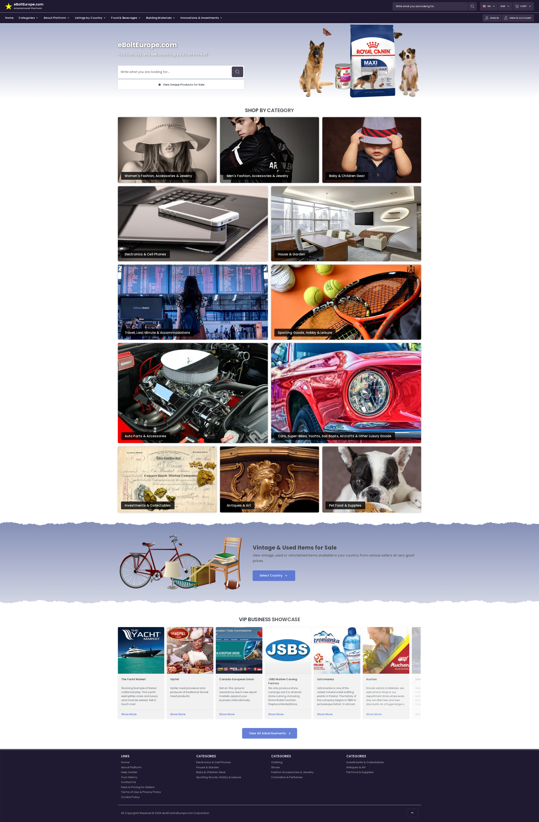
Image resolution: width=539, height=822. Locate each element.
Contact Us (128, 782)
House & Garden (207, 767)
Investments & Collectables (365, 762)
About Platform (131, 767)
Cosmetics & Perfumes (287, 777)
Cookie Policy (130, 797)
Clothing (277, 762)
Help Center (129, 772)
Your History (129, 777)
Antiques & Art (356, 767)
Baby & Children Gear (211, 772)
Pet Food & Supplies (360, 772)
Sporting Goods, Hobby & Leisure (218, 777)
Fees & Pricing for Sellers (138, 787)
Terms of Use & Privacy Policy (141, 792)
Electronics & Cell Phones (213, 762)
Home (125, 762)
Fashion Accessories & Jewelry (292, 772)
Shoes (275, 767)
